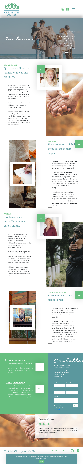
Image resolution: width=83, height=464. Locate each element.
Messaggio (57, 396)
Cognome (69, 382)
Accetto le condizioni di (59, 407)
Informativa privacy (41, 458)
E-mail (55, 389)
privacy (57, 409)
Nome (55, 382)
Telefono (68, 389)
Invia (75, 406)
